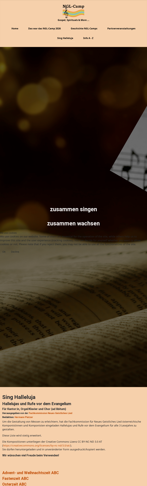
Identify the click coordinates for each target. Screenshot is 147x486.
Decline (15, 251)
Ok (4, 251)
